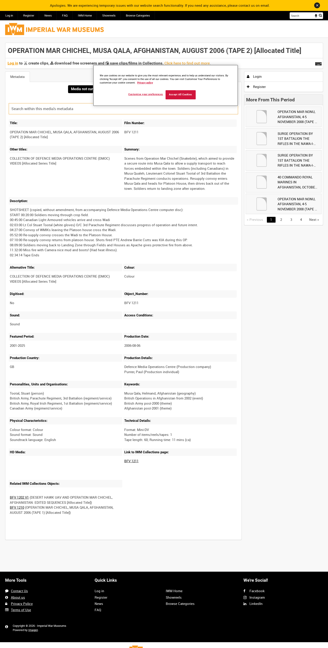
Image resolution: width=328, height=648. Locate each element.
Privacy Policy (22, 603)
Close (317, 5)
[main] (164, 294)
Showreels (109, 15)
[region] (165, 85)
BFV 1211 (131, 461)
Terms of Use (21, 610)
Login (257, 76)
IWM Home (85, 15)
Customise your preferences (145, 94)
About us (18, 597)
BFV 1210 (17, 507)
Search (320, 15)
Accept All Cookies (180, 94)
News (48, 15)
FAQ (65, 15)
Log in (9, 15)
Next (314, 219)
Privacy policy (145, 82)
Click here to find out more (187, 63)
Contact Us (19, 591)
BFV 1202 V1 (19, 497)
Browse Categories (138, 15)
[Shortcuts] (318, 63)
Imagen (33, 630)
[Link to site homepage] (54, 29)
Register (28, 15)
